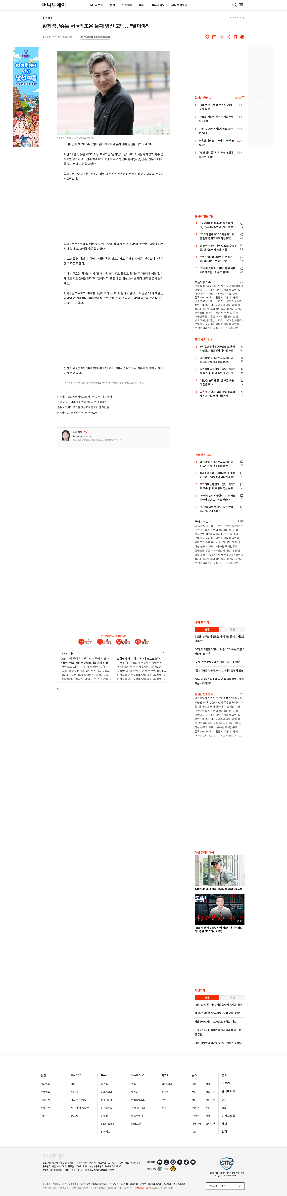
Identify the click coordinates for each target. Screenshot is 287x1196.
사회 (194, 1099)
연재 (163, 1099)
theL (142, 5)
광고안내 (124, 1184)
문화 (208, 1107)
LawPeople (107, 1123)
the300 (127, 5)
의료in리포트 (138, 1099)
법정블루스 (107, 1107)
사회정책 (210, 1099)
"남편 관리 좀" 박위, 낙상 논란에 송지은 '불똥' (219, 1004)
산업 (194, 1091)
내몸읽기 (136, 1091)
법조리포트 (107, 1091)
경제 (208, 1083)
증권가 (44, 1115)
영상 (224, 1099)
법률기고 (105, 1131)
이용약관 (114, 1184)
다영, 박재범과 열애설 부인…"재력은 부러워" (218, 1042)
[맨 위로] (280, 1182)
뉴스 (133, 1083)
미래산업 (196, 1123)
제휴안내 (134, 1184)
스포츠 (226, 1083)
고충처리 (167, 1184)
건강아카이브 (138, 1107)
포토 (224, 1107)
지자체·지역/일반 (80, 1107)
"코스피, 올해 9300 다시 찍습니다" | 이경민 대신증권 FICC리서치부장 (218, 929)
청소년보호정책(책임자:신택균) (94, 1184)
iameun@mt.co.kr (82, 436)
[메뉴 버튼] (241, 4)
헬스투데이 (137, 1115)
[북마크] (235, 37)
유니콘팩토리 (179, 5)
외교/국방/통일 (78, 1099)
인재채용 (56, 1184)
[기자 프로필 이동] (65, 435)
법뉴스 (104, 1083)
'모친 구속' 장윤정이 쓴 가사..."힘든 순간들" (217, 662)
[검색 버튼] (234, 4)
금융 (194, 1083)
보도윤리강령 (179, 1184)
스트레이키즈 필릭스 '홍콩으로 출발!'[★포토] (219, 888)
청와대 (74, 1091)
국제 (208, 1115)
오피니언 (210, 1123)
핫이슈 (164, 1091)
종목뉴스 (45, 1091)
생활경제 (210, 1091)
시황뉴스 (45, 1083)
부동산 (195, 1107)
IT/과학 (195, 1115)
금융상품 (45, 1099)
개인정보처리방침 (70, 1184)
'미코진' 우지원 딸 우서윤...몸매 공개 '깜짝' (217, 1013)
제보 (224, 1123)
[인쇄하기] (242, 37)
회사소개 (46, 1184)
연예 (50, 17)
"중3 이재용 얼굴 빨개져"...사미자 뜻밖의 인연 (219, 670)
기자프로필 (228, 1115)
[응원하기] (86, 432)
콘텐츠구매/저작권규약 (150, 1184)
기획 (163, 1107)
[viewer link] (165, 131)
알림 (224, 1131)
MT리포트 (96, 5)
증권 (112, 5)
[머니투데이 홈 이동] (54, 1156)
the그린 (136, 1123)
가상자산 (45, 1107)
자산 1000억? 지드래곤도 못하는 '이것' (216, 1021)
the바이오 (158, 5)
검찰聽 (104, 1115)
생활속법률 (107, 1099)
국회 (73, 1083)
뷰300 (74, 1115)
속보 (194, 1131)
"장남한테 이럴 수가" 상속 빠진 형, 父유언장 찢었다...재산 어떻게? (216, 227)
